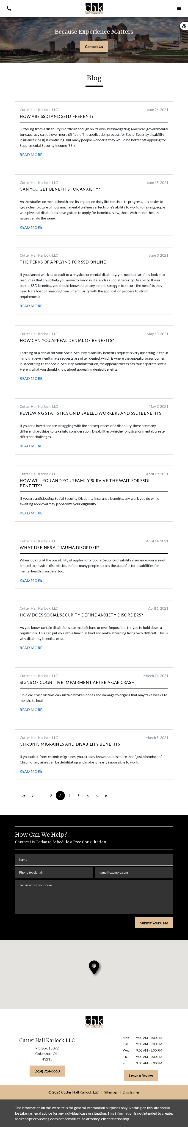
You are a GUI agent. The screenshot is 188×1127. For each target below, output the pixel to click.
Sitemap (110, 1092)
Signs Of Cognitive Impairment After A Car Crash (77, 682)
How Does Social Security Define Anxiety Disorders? (81, 615)
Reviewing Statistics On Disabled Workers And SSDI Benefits (90, 413)
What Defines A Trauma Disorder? (59, 547)
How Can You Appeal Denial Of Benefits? (67, 340)
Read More (31, 154)
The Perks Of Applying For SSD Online (63, 262)
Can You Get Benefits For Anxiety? (60, 189)
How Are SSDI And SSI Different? (57, 116)
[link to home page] (94, 8)
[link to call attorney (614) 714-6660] (9, 8)
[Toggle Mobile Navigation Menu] (179, 8)
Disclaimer (131, 1092)
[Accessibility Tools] (184, 26)
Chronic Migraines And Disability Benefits (70, 744)
